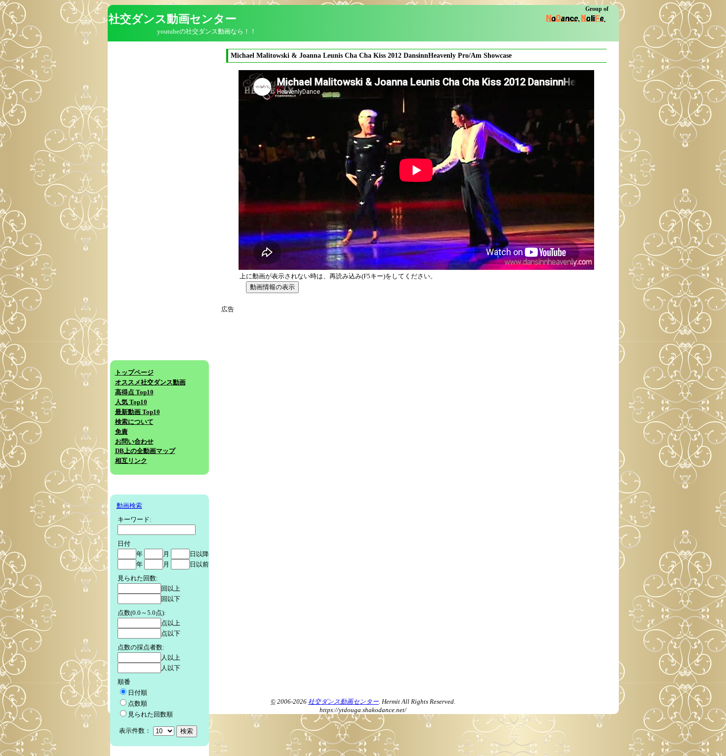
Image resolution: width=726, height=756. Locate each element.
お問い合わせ (134, 441)
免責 (121, 431)
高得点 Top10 (134, 392)
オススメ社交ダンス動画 (150, 382)
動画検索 (129, 505)
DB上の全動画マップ (145, 451)
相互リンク (131, 460)
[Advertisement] (314, 383)
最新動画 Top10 (137, 412)
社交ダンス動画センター (343, 701)
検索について (134, 421)
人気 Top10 (131, 402)
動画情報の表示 (272, 287)
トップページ (134, 372)
